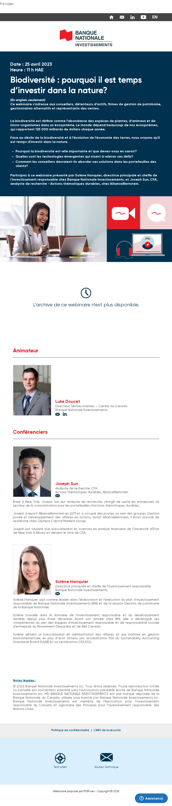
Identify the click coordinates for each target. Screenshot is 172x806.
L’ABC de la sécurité (107, 730)
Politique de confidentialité (70, 730)
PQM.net (89, 791)
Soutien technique (106, 767)
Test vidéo (60, 767)
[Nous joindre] (121, 17)
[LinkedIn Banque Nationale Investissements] (131, 17)
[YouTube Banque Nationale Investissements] (142, 17)
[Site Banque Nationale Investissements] (110, 17)
